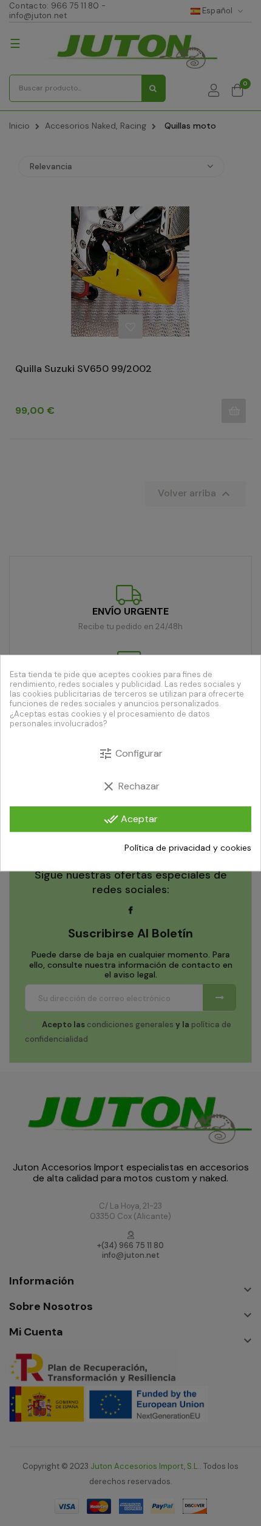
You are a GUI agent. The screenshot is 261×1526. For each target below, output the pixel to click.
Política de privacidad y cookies (187, 847)
